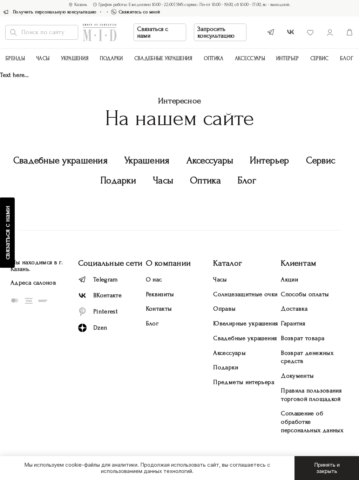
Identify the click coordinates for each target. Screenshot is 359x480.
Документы (297, 375)
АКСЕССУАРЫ (250, 58)
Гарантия (293, 323)
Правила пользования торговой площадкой (311, 394)
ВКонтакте (107, 295)
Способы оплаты (305, 294)
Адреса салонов (33, 282)
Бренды (15, 58)
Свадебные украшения (163, 58)
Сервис (319, 58)
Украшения (75, 58)
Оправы (224, 308)
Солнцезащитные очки (245, 294)
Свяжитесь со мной (139, 11)
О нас (154, 279)
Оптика (214, 58)
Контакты (159, 308)
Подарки (111, 58)
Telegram (105, 279)
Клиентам (298, 263)
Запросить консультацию (216, 32)
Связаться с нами (152, 32)
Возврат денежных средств (307, 357)
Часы (42, 58)
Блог (346, 58)
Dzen (100, 327)
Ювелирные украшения (245, 323)
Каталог (227, 263)
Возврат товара (302, 338)
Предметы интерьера (243, 382)
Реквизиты (160, 294)
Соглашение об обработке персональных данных (312, 422)
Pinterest (105, 311)
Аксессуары (210, 160)
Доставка (294, 308)
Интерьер (287, 58)
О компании (168, 263)
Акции (289, 279)
